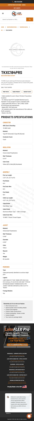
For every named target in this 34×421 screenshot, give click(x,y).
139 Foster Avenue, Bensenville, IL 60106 (17, 371)
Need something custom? (8, 75)
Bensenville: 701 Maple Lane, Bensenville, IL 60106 (17, 382)
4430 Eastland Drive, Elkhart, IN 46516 (17, 360)
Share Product (16, 91)
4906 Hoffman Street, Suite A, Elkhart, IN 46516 (17, 376)
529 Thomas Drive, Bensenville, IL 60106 (17, 355)
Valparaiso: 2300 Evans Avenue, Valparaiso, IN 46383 (17, 383)
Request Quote (27, 91)
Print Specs (6, 91)
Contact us (8, 413)
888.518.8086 (18, 2)
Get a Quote (17, 8)
